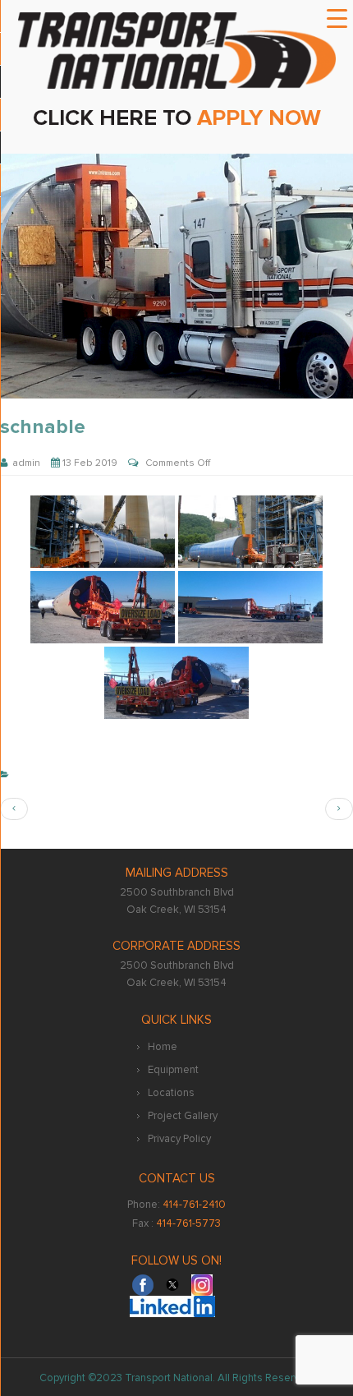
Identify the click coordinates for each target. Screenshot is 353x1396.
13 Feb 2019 (88, 463)
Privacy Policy (179, 1138)
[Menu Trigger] (337, 19)
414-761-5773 (188, 1223)
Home (162, 1046)
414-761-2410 (194, 1204)
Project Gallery (183, 1115)
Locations (171, 1092)
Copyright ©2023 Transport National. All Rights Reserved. (176, 1377)
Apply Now (259, 117)
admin (23, 463)
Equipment (173, 1069)
